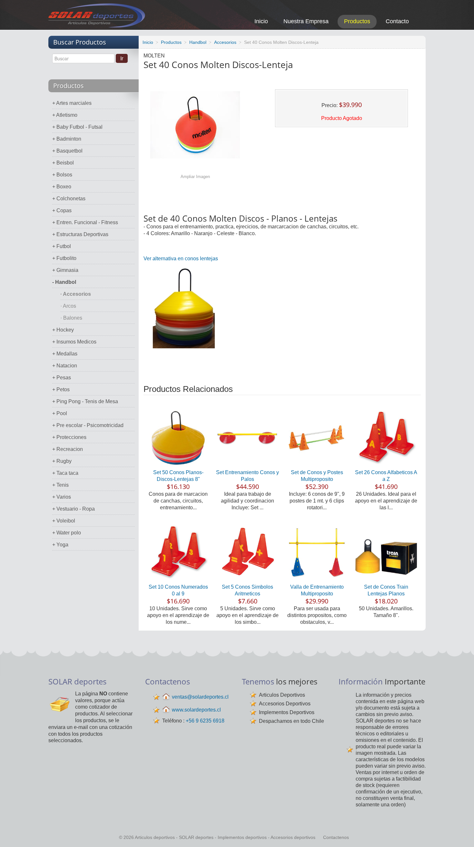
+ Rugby (62, 461)
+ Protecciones (69, 437)
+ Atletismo (64, 115)
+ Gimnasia (65, 270)
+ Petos (61, 389)
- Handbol (64, 282)
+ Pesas (61, 377)
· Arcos (68, 306)
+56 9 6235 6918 (205, 720)
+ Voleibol (63, 520)
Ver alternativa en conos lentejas (180, 258)
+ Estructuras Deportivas (80, 234)
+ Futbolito (64, 258)
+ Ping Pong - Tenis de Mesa (85, 401)
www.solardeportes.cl (196, 709)
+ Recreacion (67, 449)
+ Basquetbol (67, 151)
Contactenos (336, 837)
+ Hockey (63, 330)
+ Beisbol (63, 162)
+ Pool (59, 413)
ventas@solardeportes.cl (200, 697)
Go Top (462, 833)
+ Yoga (60, 544)
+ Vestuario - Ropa (73, 509)
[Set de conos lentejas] (183, 308)
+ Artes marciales (72, 103)
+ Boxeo (61, 186)
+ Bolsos (62, 174)
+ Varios (61, 497)
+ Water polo (66, 532)
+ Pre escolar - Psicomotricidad (87, 425)
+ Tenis (60, 485)
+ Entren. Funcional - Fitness (85, 222)
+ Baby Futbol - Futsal (77, 127)
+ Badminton (66, 139)
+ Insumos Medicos (74, 341)
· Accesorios (75, 294)
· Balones (71, 318)
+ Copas (62, 210)
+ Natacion (64, 365)
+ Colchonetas (68, 198)
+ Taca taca (65, 473)
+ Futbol (61, 246)
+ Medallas (64, 353)
